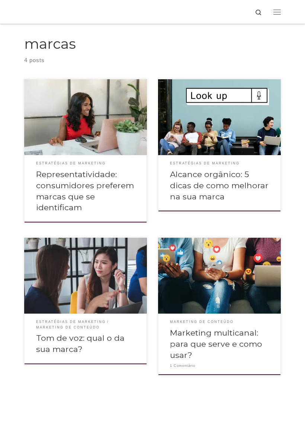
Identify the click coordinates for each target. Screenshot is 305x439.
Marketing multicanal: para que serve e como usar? (216, 344)
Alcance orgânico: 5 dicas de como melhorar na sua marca (219, 185)
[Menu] (277, 12)
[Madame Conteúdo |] (32, 11)
